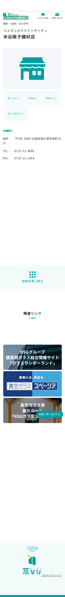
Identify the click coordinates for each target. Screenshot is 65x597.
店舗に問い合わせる (49, 414)
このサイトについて (51, 575)
